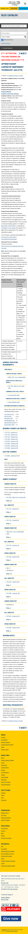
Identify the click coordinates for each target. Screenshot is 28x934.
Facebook (10, 905)
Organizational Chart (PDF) (7, 744)
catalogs (4, 929)
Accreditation (4, 740)
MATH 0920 (4, 226)
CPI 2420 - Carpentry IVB (11, 448)
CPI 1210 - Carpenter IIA (11, 437)
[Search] (25, 36)
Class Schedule (4, 777)
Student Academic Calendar (7, 760)
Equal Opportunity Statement (8, 851)
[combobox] (14, 25)
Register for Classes (5, 782)
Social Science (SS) (9, 424)
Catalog (3, 775)
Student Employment (6, 818)
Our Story (3, 737)
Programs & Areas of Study (15, 75)
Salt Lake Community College (14, 3)
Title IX (2, 863)
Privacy (2, 858)
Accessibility (4, 849)
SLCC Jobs (3, 815)
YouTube (17, 905)
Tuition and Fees (5, 767)
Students (3, 793)
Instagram (13, 905)
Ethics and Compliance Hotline (8, 866)
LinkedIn (6, 905)
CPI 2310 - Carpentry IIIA (11, 441)
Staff (2, 797)
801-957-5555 (4, 899)
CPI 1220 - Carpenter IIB (11, 439)
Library (2, 758)
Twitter (3, 905)
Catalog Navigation (8, 48)
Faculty (3, 795)
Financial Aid (4, 765)
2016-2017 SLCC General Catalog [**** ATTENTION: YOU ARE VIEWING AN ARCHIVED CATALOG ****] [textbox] (14, 26)
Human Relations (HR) (14, 402)
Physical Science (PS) (9, 422)
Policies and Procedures (6, 856)
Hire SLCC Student (5, 820)
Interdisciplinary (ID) (9, 420)
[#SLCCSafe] (14, 908)
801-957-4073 (14, 889)
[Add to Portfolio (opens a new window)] (22, 53)
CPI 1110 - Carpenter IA (11, 432)
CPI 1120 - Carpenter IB (11, 434)
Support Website (5, 897)
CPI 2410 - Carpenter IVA (11, 446)
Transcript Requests (5, 784)
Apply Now (14, 8)
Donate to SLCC (5, 749)
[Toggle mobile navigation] (25, 3)
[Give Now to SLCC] (14, 918)
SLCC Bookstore (5, 772)
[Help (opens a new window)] (26, 53)
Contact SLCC (5, 8)
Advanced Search (5, 43)
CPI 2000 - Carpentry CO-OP (12, 455)
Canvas (3, 762)
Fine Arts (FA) (7, 416)
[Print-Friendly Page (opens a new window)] (24, 53)
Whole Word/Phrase (8, 39)
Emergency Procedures (6, 838)
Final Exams (4, 779)
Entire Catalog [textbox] (5, 33)
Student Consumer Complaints (8, 861)
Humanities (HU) (8, 418)
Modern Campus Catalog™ (12, 931)
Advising (3, 770)
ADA (2, 846)
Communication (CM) (13, 395)
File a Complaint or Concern (7, 854)
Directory (3, 831)
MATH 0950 (12, 226)
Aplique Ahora (23, 8)
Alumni (2, 747)
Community (3, 800)
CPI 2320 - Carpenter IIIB (11, 443)
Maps (2, 833)
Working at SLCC (5, 813)
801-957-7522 (4, 883)
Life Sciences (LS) (9, 414)
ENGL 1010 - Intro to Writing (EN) (16, 377)
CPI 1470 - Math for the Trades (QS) (16, 497)
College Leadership (5, 742)
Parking (3, 836)
